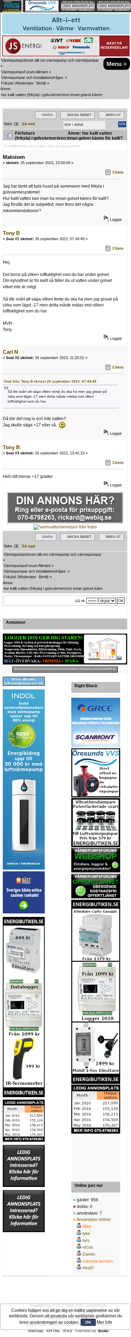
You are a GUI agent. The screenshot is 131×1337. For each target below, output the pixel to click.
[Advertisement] (95, 1155)
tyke (86, 1233)
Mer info (104, 1322)
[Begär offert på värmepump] (65, 669)
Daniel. (89, 1254)
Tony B (11, 233)
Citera (117, 172)
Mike (87, 1226)
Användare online (93, 1219)
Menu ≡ (117, 63)
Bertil (40, 83)
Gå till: (80, 601)
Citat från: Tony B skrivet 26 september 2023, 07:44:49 (50, 381)
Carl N (10, 352)
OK (88, 1322)
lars (85, 1240)
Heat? (88, 1267)
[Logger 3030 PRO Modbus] (65, 649)
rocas (87, 1247)
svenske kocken (97, 1261)
